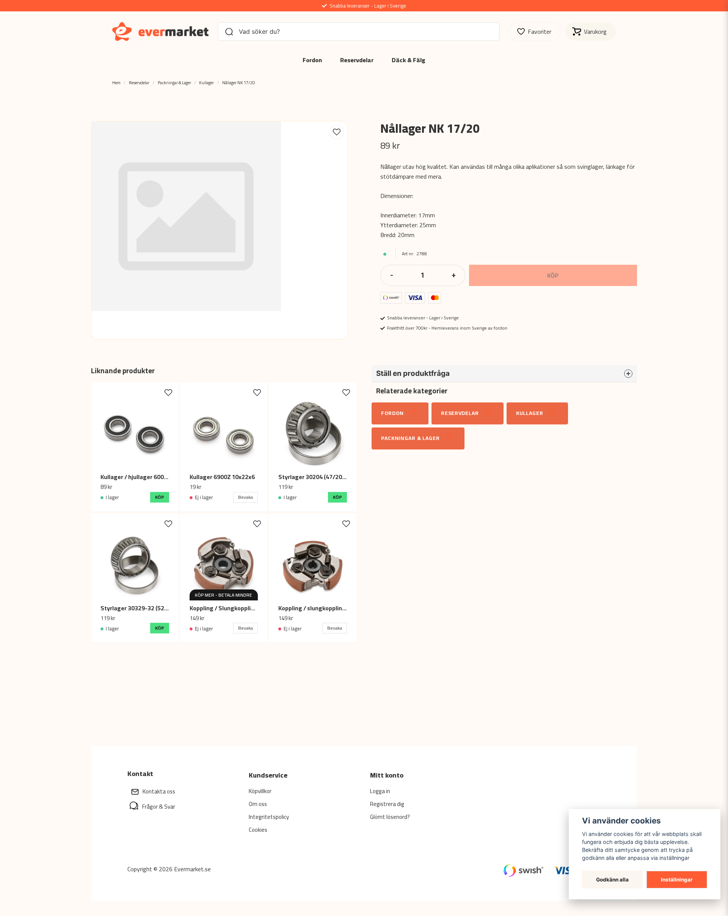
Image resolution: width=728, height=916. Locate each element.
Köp (159, 497)
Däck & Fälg (408, 60)
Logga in (380, 791)
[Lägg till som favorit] (534, 31)
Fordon (312, 60)
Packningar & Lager (174, 82)
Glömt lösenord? (390, 816)
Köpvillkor (260, 791)
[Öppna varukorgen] (590, 31)
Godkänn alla (612, 880)
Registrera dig (387, 803)
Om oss (258, 803)
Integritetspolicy (269, 816)
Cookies (258, 829)
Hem (116, 82)
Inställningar (677, 880)
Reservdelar (356, 60)
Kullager (206, 82)
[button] (337, 132)
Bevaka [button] (245, 497)
